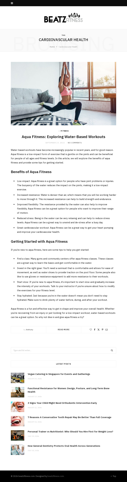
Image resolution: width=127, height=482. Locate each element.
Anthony (29, 329)
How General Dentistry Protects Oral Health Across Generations (64, 445)
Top (114, 476)
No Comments (75, 143)
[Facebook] (94, 330)
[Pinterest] (102, 330)
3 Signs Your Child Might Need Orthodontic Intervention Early (62, 402)
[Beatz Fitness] (63, 18)
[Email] (106, 330)
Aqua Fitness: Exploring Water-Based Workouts (63, 136)
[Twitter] (98, 330)
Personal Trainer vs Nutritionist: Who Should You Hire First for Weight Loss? (70, 431)
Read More (64, 329)
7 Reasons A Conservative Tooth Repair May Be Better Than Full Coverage (69, 417)
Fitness (65, 131)
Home (52, 47)
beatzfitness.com (56, 476)
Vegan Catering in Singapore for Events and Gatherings (59, 374)
